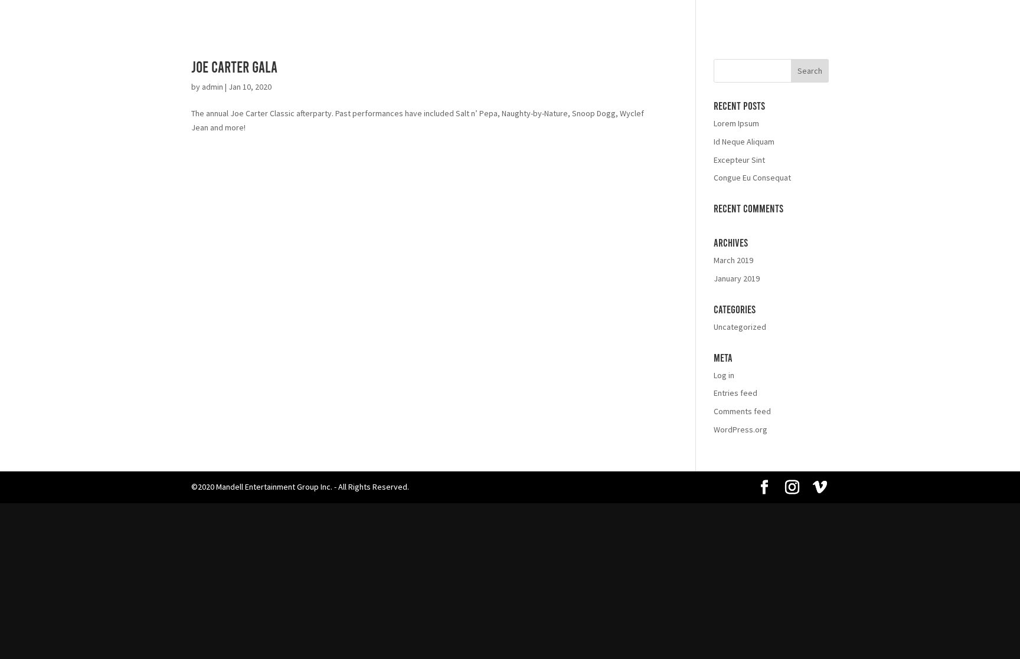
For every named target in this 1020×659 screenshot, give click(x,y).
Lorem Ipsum (736, 123)
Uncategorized (740, 327)
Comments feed (742, 411)
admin (212, 86)
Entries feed (735, 393)
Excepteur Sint (739, 160)
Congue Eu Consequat (752, 177)
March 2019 (733, 260)
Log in (724, 375)
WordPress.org (740, 429)
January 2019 (737, 278)
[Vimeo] (820, 488)
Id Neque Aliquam (744, 141)
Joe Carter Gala (234, 66)
